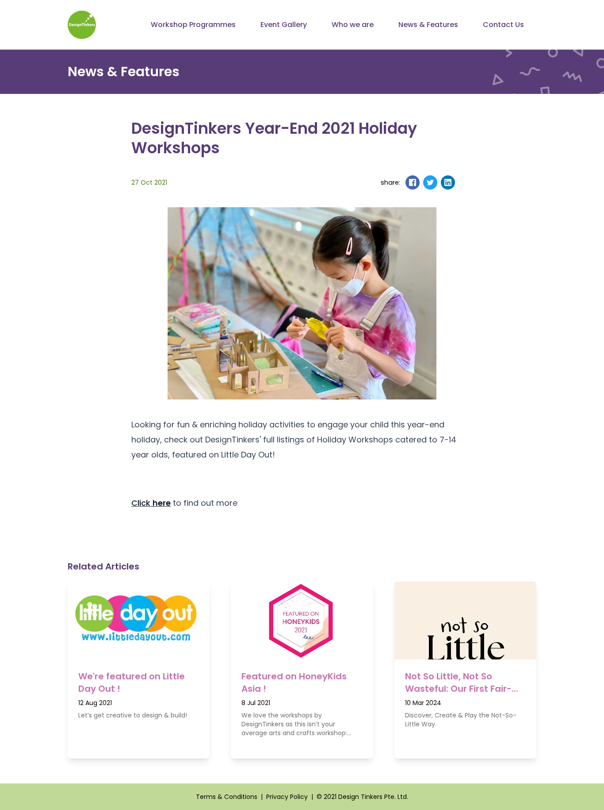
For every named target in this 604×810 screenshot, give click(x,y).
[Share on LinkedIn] (448, 182)
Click (151, 502)
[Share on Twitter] (430, 182)
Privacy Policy (287, 796)
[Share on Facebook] (412, 182)
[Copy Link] (466, 182)
